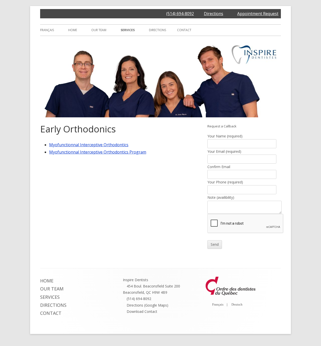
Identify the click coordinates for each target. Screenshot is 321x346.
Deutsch (237, 304)
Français (47, 30)
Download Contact (142, 311)
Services (128, 30)
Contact (184, 30)
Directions (213, 13)
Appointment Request (257, 13)
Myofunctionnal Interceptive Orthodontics (88, 144)
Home (72, 30)
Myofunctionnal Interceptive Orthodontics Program (97, 152)
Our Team (98, 30)
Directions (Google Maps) (147, 305)
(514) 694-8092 (180, 13)
